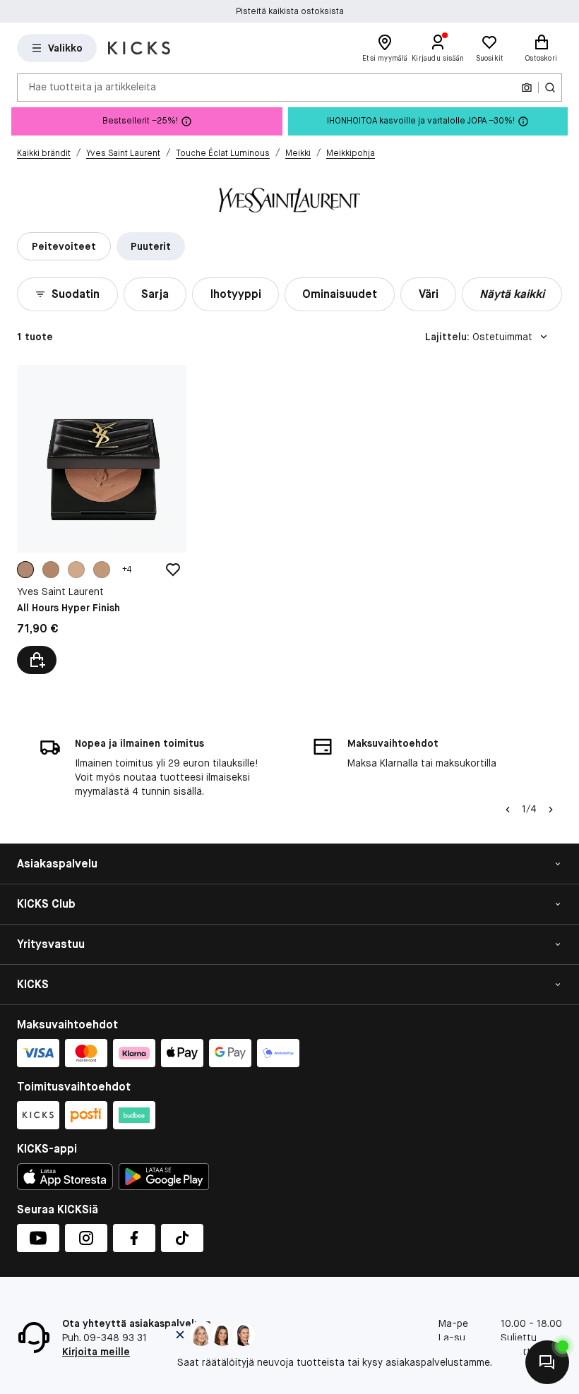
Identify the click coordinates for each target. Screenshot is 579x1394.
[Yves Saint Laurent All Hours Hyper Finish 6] (102, 519)
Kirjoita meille (96, 1351)
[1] (76, 569)
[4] (50, 569)
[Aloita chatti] (547, 1362)
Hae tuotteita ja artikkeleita (92, 86)
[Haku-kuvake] (550, 87)
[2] (101, 569)
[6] (25, 569)
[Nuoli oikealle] (550, 809)
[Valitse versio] (36, 660)
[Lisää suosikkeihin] (173, 569)
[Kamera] (526, 87)
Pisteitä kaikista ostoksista (290, 11)
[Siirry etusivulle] (139, 48)
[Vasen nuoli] (507, 809)
